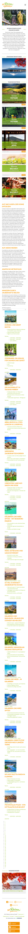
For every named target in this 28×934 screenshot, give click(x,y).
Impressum (20, 914)
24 (5, 856)
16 (5, 844)
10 (5, 836)
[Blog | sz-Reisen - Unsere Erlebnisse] (7, 4)
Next (23, 883)
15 (5, 843)
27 (5, 860)
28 (5, 862)
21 (5, 852)
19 (5, 849)
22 (5, 853)
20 (5, 850)
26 (5, 859)
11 (5, 837)
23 (5, 855)
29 (5, 863)
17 (5, 846)
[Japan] (14, 68)
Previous (4, 883)
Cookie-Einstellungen (19, 916)
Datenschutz (6, 916)
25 (5, 857)
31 (5, 866)
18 (5, 847)
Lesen (23, 104)
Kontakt (12, 916)
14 (5, 841)
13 (5, 840)
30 (5, 865)
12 (5, 838)
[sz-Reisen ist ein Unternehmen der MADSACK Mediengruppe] (14, 918)
